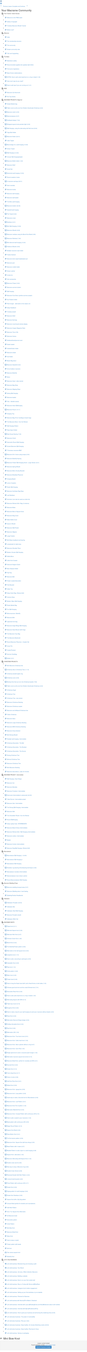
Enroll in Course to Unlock (43, 1347)
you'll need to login (50, 1345)
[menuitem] (1, 4)
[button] (1, 1)
